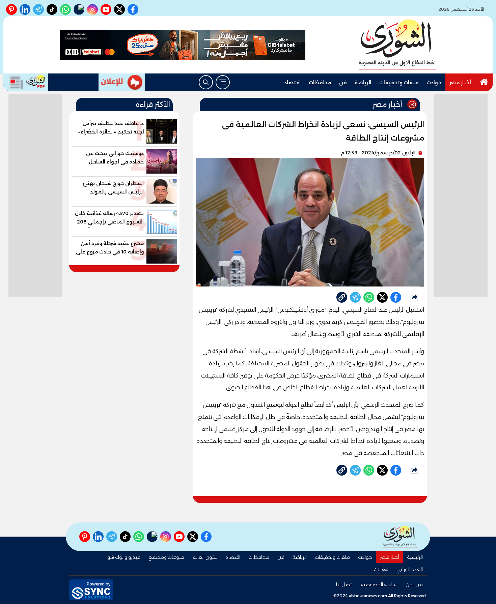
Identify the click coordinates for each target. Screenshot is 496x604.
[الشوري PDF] (25, 82)
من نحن (414, 584)
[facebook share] (395, 297)
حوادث (433, 83)
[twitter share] (382, 297)
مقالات (381, 569)
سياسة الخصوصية (379, 584)
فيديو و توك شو (123, 557)
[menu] (223, 82)
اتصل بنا (344, 584)
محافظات (320, 83)
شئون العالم (205, 557)
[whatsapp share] (368, 297)
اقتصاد (292, 83)
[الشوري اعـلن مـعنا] (122, 82)
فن (343, 83)
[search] (206, 82)
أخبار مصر (460, 83)
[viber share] (355, 297)
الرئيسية (415, 557)
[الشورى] (397, 45)
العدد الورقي (409, 569)
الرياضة (363, 83)
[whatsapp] (341, 297)
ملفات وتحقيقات (398, 83)
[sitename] (400, 537)
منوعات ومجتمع (166, 557)
